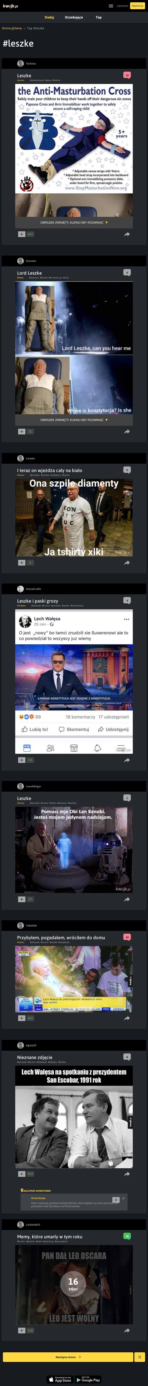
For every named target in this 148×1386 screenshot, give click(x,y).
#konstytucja (55, 277)
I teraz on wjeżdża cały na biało (49, 470)
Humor (20, 80)
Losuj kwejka (139, 1357)
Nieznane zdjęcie (34, 1057)
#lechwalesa (77, 605)
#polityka (35, 475)
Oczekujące (74, 17)
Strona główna (12, 28)
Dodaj (49, 17)
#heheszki (42, 1062)
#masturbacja (37, 80)
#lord (65, 277)
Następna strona (66, 1357)
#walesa (45, 475)
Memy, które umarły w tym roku (49, 1236)
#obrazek (36, 605)
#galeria (30, 1241)
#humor (46, 605)
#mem (53, 803)
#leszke (56, 80)
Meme (20, 277)
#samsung (48, 1241)
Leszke (24, 75)
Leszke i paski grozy (37, 601)
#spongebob (61, 1241)
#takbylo (52, 1062)
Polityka (21, 605)
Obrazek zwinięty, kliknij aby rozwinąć (71, 222)
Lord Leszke (29, 273)
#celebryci (55, 475)
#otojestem (64, 942)
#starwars (34, 277)
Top (99, 17)
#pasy (48, 80)
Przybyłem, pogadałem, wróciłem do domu (61, 937)
